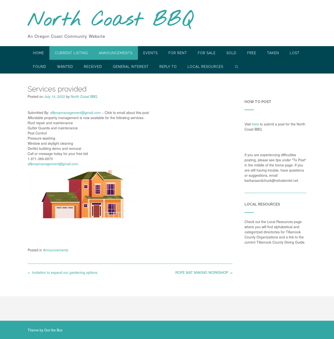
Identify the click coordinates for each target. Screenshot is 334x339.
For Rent (177, 53)
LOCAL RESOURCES (205, 67)
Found (39, 67)
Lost (295, 53)
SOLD (231, 53)
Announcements (116, 53)
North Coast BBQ (110, 20)
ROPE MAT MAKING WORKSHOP (204, 272)
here (255, 124)
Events (150, 53)
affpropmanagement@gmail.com (75, 112)
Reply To (168, 67)
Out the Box (53, 330)
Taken (273, 53)
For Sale (207, 53)
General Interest (131, 67)
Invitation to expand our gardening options (62, 272)
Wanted (65, 67)
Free (251, 53)
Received (93, 67)
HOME (38, 53)
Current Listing (71, 53)
